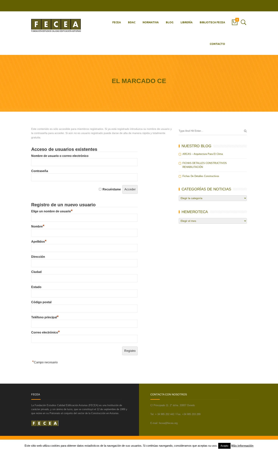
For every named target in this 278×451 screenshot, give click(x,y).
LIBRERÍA (187, 22)
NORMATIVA (151, 22)
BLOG (169, 22)
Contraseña (39, 171)
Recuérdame (112, 189)
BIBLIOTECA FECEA (212, 22)
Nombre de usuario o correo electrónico (60, 155)
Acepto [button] (224, 445)
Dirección (38, 256)
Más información (242, 445)
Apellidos (39, 241)
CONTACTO (217, 43)
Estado (36, 287)
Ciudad (36, 271)
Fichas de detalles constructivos (200, 176)
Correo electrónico (45, 332)
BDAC (131, 22)
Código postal (41, 302)
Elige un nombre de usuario (52, 211)
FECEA (116, 22)
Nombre (37, 226)
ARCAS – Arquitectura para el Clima (202, 154)
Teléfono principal (45, 317)
